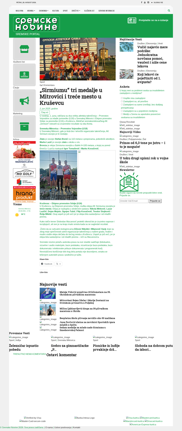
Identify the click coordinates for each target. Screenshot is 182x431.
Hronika (30, 10)
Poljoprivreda (135, 139)
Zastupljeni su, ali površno (135, 101)
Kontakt (76, 427)
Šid (144, 139)
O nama (49, 427)
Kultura (55, 10)
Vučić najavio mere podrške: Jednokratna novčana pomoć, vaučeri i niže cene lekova (152, 56)
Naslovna (19, 10)
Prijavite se (155, 201)
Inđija (18, 340)
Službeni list (89, 10)
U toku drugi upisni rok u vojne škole (144, 160)
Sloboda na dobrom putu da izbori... (154, 347)
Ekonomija (43, 10)
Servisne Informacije (106, 10)
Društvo (75, 10)
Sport (65, 10)
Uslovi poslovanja (62, 427)
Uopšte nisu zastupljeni (134, 98)
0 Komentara (48, 85)
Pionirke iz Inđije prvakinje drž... (106, 347)
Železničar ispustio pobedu (24, 347)
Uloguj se (158, 2)
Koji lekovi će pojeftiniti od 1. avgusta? (149, 78)
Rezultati (130, 122)
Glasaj (123, 122)
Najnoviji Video (130, 132)
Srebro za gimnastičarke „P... (70, 347)
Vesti (160, 43)
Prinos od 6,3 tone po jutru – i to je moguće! (142, 145)
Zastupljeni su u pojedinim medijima (140, 111)
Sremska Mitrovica (66, 340)
